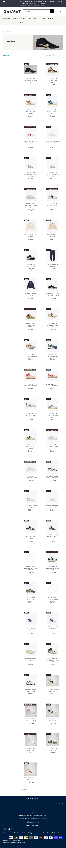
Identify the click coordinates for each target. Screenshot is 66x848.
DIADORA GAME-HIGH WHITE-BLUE (52, 720)
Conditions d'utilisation (20, 833)
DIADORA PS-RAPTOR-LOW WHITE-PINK (52, 142)
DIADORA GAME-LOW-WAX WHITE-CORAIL (52, 385)
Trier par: (48, 55)
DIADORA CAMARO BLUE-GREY (52, 749)
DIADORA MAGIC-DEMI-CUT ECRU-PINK (30, 385)
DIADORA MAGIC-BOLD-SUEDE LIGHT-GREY (31, 205)
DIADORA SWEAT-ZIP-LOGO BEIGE (30, 236)
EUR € (58, 1)
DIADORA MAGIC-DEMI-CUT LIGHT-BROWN (31, 325)
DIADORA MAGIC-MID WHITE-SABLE (30, 749)
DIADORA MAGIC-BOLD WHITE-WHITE (31, 477)
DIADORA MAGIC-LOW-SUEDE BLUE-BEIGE (52, 325)
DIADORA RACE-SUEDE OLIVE (30, 598)
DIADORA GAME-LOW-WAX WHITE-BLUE (30, 414)
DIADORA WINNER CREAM (30, 659)
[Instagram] (6, 1)
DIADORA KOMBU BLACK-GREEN (31, 265)
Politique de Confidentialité (53, 833)
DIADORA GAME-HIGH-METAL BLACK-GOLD (31, 80)
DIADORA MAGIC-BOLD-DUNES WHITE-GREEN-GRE (30, 568)
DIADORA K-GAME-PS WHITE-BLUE (30, 506)
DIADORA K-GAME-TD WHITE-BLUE (52, 506)
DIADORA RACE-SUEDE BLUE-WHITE (52, 355)
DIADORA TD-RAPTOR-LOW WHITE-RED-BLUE (30, 174)
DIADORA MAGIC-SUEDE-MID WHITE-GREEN (52, 660)
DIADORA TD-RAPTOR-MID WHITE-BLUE (31, 628)
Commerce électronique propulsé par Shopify (14, 842)
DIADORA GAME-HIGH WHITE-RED (30, 779)
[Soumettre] (52, 11)
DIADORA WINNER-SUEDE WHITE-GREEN (52, 477)
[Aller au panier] (61, 11)
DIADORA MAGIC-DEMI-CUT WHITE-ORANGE (30, 111)
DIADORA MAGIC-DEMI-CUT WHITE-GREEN (30, 536)
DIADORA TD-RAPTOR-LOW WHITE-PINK (52, 174)
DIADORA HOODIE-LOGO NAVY (30, 294)
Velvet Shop (17, 840)
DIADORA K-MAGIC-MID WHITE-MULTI (52, 536)
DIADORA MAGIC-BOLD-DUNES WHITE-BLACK (52, 568)
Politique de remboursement (36, 833)
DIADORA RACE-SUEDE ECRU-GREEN (31, 355)
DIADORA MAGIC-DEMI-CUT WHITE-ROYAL (52, 111)
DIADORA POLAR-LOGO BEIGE (52, 236)
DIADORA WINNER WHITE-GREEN (30, 690)
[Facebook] (4, 1)
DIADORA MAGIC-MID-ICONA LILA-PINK (30, 720)
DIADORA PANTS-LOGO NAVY (52, 265)
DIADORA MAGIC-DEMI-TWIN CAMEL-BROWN (52, 80)
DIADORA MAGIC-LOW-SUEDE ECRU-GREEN (30, 446)
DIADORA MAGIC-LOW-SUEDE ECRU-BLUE (52, 415)
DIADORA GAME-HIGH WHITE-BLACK (52, 690)
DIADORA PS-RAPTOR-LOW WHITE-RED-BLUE (30, 143)
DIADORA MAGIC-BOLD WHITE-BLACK (52, 204)
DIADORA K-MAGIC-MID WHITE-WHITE (52, 598)
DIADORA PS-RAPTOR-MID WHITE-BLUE (52, 628)
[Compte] (57, 11)
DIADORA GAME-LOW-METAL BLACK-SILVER (52, 294)
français (52, 1)
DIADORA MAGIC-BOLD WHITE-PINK (52, 445)
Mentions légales (7, 833)
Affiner (7, 55)
